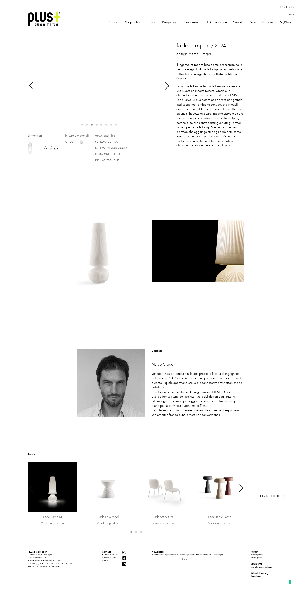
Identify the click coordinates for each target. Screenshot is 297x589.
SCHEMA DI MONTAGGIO (111, 148)
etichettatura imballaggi (261, 567)
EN (282, 7)
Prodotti (113, 22)
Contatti (268, 22)
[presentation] (31, 86)
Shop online (133, 22)
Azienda (238, 22)
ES (292, 7)
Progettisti (169, 22)
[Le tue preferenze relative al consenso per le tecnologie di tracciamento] (290, 582)
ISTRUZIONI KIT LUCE (108, 154)
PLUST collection (215, 22)
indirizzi (105, 560)
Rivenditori (190, 22)
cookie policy (256, 557)
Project (152, 22)
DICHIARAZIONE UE (107, 160)
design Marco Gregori (194, 54)
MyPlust (285, 22)
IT (287, 7)
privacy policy (257, 554)
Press (253, 22)
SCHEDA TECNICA (106, 142)
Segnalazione (257, 576)
